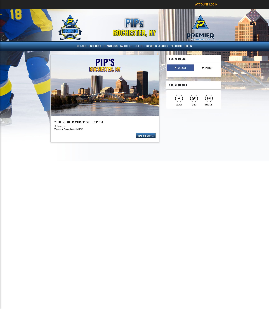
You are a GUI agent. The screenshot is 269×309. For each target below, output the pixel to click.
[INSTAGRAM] (208, 98)
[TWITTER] (194, 98)
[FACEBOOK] (179, 98)
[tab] (180, 67)
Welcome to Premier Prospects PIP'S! (78, 122)
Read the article (145, 135)
